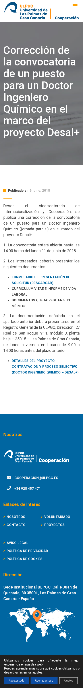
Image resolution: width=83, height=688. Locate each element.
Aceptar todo (16, 680)
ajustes (37, 672)
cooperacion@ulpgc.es (36, 478)
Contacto (16, 525)
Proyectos (54, 525)
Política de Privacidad (27, 551)
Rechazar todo (44, 680)
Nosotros (16, 517)
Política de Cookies (24, 559)
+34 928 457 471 (27, 489)
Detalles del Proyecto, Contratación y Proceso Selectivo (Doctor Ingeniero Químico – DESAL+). (45, 366)
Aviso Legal (17, 543)
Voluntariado (57, 517)
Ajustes (68, 680)
